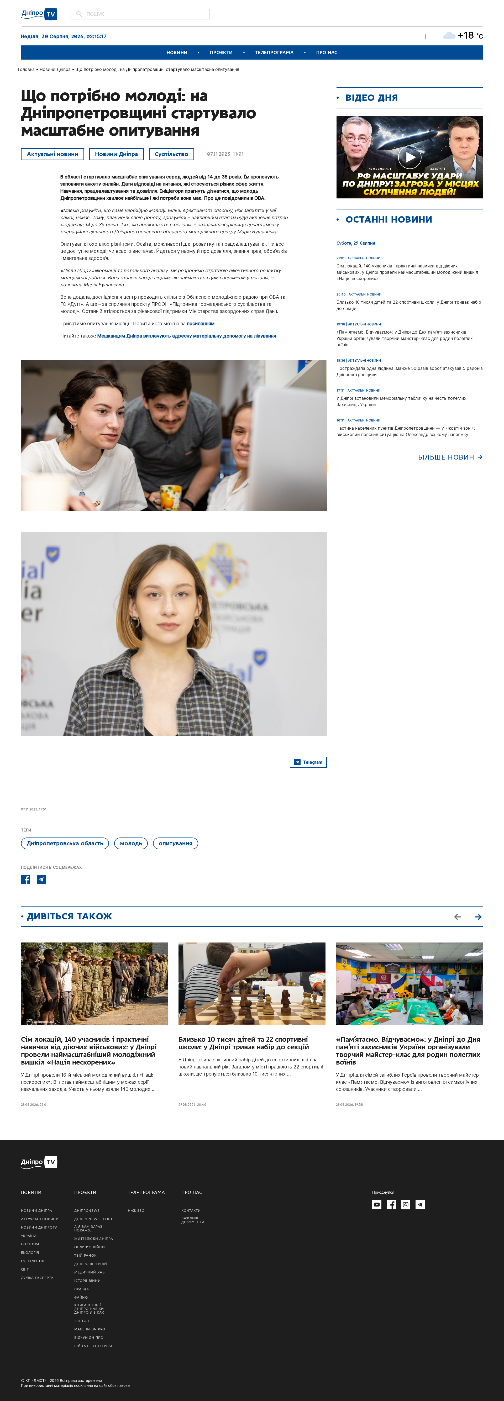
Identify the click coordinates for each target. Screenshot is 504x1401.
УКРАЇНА (29, 1236)
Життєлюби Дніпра (93, 1239)
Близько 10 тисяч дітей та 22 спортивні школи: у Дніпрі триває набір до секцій (243, 1043)
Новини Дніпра (55, 69)
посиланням (200, 323)
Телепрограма (274, 52)
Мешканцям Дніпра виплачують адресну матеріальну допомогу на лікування (186, 336)
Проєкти (221, 52)
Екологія (30, 1253)
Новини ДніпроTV (39, 1227)
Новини (177, 52)
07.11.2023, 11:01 (225, 154)
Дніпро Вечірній (90, 1264)
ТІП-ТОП (81, 1321)
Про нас (326, 52)
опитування (175, 843)
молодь (131, 843)
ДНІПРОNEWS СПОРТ (93, 1219)
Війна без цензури (93, 1346)
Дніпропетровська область (65, 843)
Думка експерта (37, 1278)
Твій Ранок (85, 1255)
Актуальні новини (52, 154)
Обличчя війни (89, 1247)
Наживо (136, 1211)
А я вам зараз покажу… (88, 1228)
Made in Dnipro (89, 1329)
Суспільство (171, 154)
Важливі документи (192, 1220)
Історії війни (87, 1281)
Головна (26, 69)
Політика (30, 1244)
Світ (25, 1269)
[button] (478, 916)
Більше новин (446, 457)
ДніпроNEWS (86, 1211)
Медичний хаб (89, 1272)
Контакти (191, 1211)
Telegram (312, 762)
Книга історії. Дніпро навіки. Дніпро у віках (89, 1308)
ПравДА (81, 1289)
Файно (81, 1297)
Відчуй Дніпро (88, 1338)
